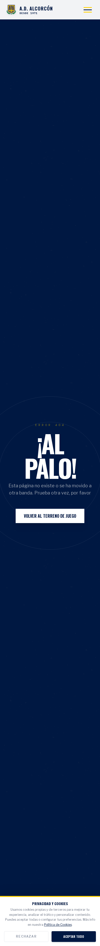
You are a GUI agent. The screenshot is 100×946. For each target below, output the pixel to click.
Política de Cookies (58, 925)
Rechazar (26, 936)
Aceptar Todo (73, 936)
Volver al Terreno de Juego (50, 516)
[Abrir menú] (88, 9)
